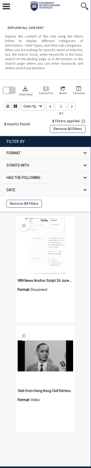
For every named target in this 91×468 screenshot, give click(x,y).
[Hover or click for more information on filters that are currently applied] (83, 121)
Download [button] (26, 90)
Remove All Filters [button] (67, 129)
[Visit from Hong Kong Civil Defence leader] (45, 356)
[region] (45, 174)
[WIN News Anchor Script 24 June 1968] (45, 246)
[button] (45, 90)
